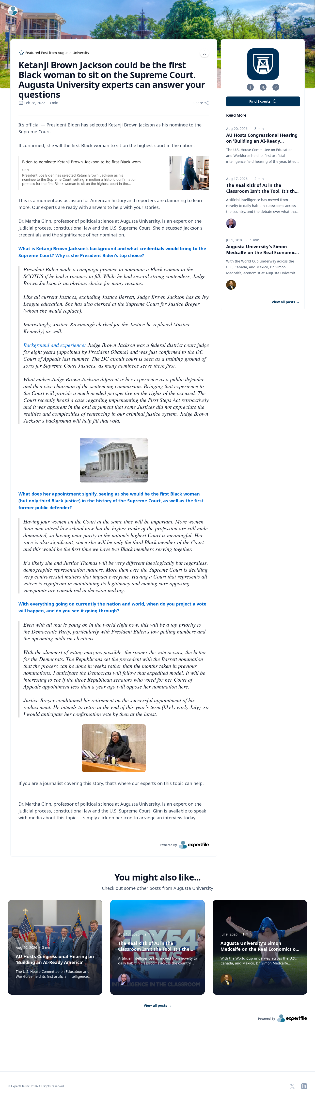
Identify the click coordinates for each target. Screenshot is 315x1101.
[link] (113, 845)
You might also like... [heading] (157, 877)
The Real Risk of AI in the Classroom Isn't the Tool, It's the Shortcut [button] (262, 191)
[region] (113, 478)
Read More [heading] (236, 115)
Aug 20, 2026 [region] (237, 128)
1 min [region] (254, 240)
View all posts (158, 1005)
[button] (250, 87)
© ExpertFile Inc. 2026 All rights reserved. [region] (36, 1086)
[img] (263, 64)
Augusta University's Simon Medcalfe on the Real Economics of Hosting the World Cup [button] (261, 252)
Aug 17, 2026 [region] (237, 178)
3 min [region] (53, 102)
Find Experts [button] (259, 101)
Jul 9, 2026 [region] (234, 240)
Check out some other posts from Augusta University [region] (157, 888)
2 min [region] (259, 178)
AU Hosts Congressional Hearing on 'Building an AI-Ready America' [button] (262, 141)
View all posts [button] (285, 302)
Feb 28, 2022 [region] (34, 102)
